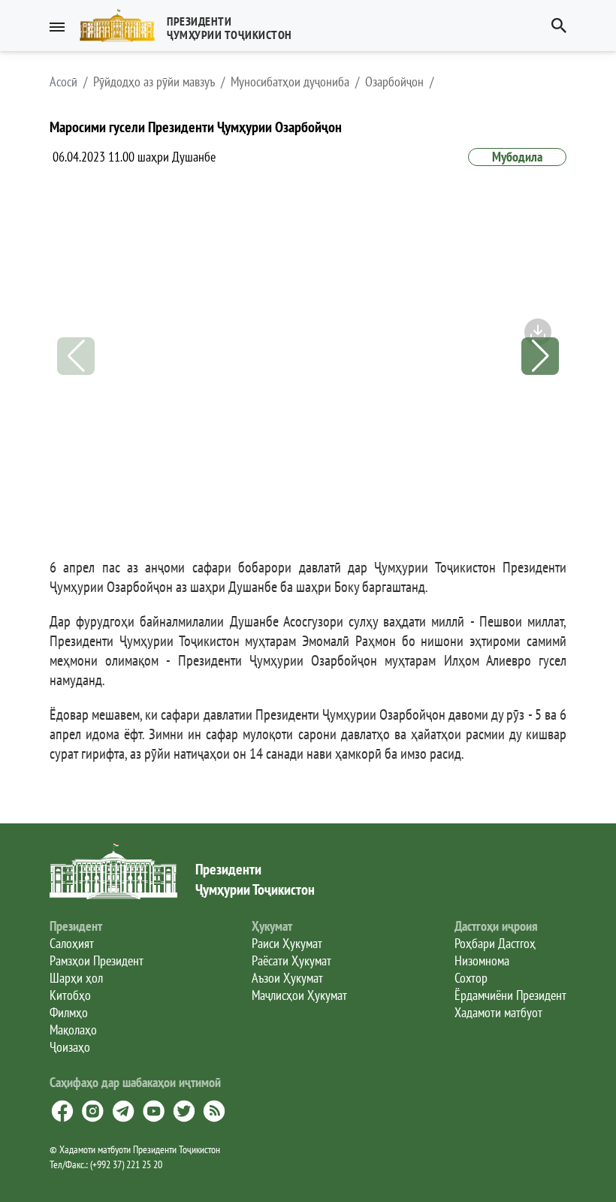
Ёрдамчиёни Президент (510, 995)
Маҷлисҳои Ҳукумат (299, 995)
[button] (192, 25)
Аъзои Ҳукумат (287, 977)
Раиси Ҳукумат (287, 943)
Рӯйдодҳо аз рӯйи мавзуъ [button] (154, 82)
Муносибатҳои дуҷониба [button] (290, 82)
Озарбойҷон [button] (394, 82)
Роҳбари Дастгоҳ (495, 943)
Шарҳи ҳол (76, 977)
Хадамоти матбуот (498, 1012)
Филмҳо (69, 1012)
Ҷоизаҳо (70, 1047)
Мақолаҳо (73, 1029)
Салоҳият (72, 943)
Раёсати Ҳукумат (291, 960)
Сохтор (471, 977)
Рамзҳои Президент (96, 960)
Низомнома (481, 960)
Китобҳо (70, 995)
